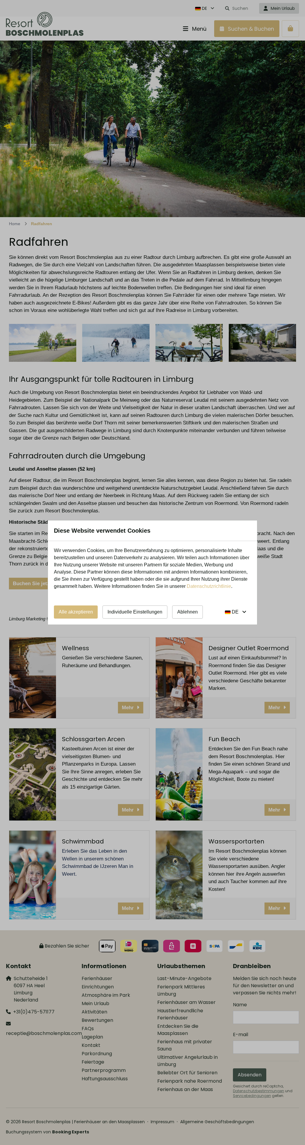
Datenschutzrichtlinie (209, 586)
